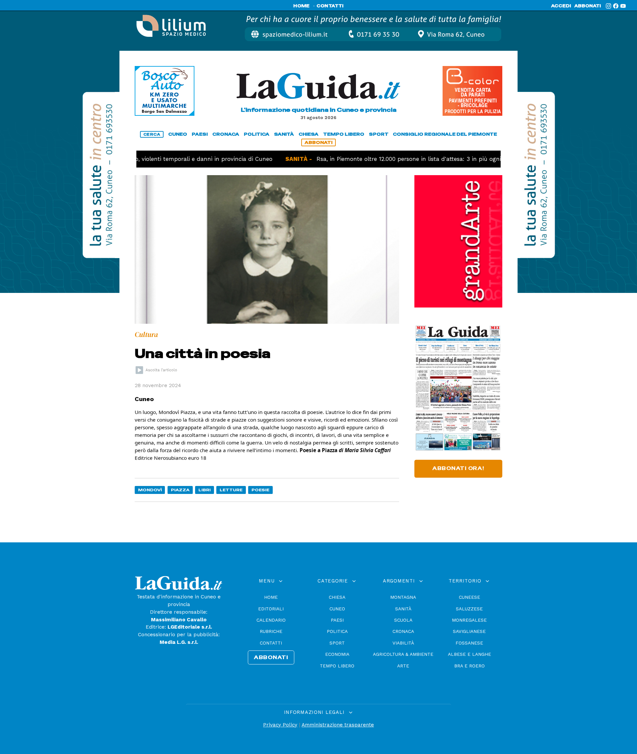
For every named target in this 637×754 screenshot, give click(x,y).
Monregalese (469, 620)
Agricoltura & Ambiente (403, 654)
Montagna (403, 597)
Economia (337, 654)
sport (379, 134)
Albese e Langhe (469, 654)
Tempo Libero (337, 665)
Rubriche (271, 631)
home (301, 6)
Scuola (403, 620)
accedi (561, 6)
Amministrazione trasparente (338, 725)
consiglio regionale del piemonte (445, 134)
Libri (204, 489)
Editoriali (271, 608)
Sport (337, 643)
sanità (284, 134)
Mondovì (150, 489)
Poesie (260, 489)
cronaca (225, 134)
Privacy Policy (280, 725)
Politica (337, 631)
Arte (403, 665)
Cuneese (469, 597)
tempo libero (343, 134)
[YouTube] (623, 6)
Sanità (403, 608)
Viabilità (403, 643)
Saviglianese (469, 631)
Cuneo (337, 608)
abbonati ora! (458, 468)
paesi (200, 134)
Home (271, 597)
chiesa (308, 134)
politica (256, 134)
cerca (152, 134)
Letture (231, 489)
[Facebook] (615, 6)
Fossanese (469, 643)
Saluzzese (469, 608)
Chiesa (337, 597)
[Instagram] (608, 6)
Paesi (337, 620)
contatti (330, 6)
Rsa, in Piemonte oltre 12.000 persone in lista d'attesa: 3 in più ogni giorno (392, 159)
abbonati (587, 6)
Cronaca (403, 631)
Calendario (271, 620)
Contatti (271, 643)
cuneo (177, 134)
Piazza (180, 489)
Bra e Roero (469, 665)
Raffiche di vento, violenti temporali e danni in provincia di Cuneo (152, 159)
